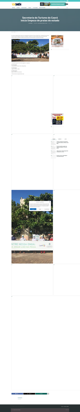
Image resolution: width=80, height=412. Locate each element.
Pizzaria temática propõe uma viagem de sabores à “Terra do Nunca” (62, 147)
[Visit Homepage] (16, 4)
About (12, 406)
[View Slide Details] (54, 4)
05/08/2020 (35, 23)
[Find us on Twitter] (62, 1)
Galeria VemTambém (42, 7)
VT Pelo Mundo (35, 7)
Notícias (13, 7)
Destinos (18, 7)
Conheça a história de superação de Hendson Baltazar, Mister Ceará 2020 (62, 142)
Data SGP (23, 406)
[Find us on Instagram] (61, 1)
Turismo (46, 23)
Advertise (15, 406)
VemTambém (30, 23)
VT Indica (29, 7)
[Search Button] (67, 7)
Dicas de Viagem (23, 7)
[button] (49, 202)
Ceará (39, 23)
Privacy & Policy (19, 406)
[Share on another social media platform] (48, 394)
